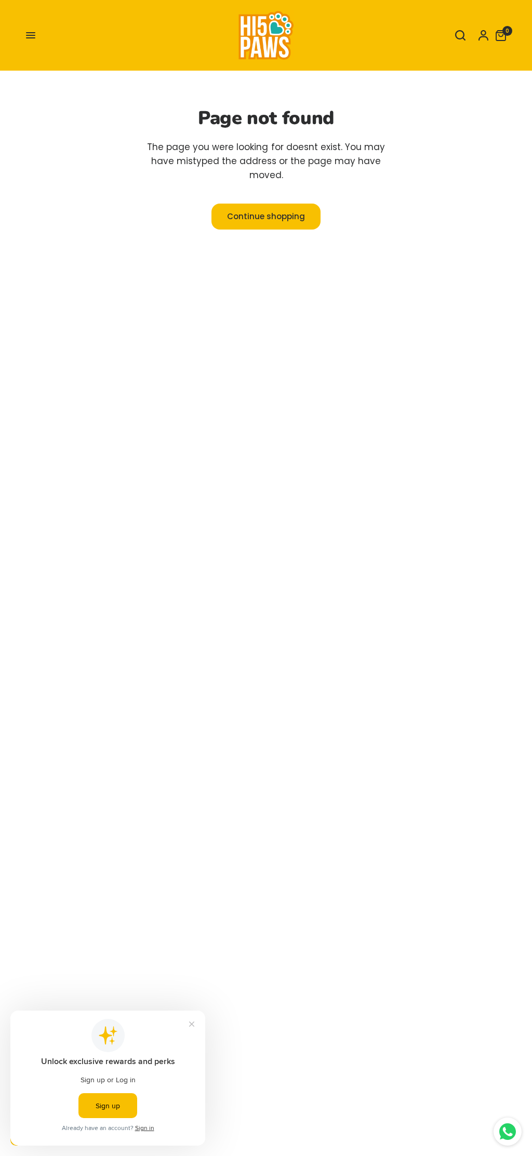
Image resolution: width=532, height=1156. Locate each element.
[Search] (460, 35)
